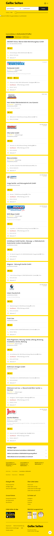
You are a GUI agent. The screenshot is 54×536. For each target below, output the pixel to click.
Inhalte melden (9, 530)
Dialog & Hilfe (10, 482)
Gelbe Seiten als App (32, 486)
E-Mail (10, 48)
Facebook (30, 500)
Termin (16, 78)
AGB (22, 528)
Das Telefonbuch (10, 500)
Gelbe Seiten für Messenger (34, 488)
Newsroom (30, 484)
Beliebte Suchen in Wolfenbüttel (39, 463)
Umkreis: (9, 12)
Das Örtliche (9, 502)
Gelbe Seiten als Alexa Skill (34, 490)
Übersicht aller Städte (11, 488)
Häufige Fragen (9, 486)
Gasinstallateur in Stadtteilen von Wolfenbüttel (24, 464)
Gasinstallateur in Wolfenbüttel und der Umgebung (11, 464)
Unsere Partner (10, 495)
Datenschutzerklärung (18, 525)
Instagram (30, 498)
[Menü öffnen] (47, 3)
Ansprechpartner (10, 484)
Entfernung (25, 37)
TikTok (29, 504)
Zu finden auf (32, 495)
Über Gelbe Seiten (33, 482)
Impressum (8, 525)
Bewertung (18, 37)
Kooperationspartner (11, 498)
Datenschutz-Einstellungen (12, 528)
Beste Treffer (10, 37)
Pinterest (30, 502)
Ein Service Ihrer (33, 530)
